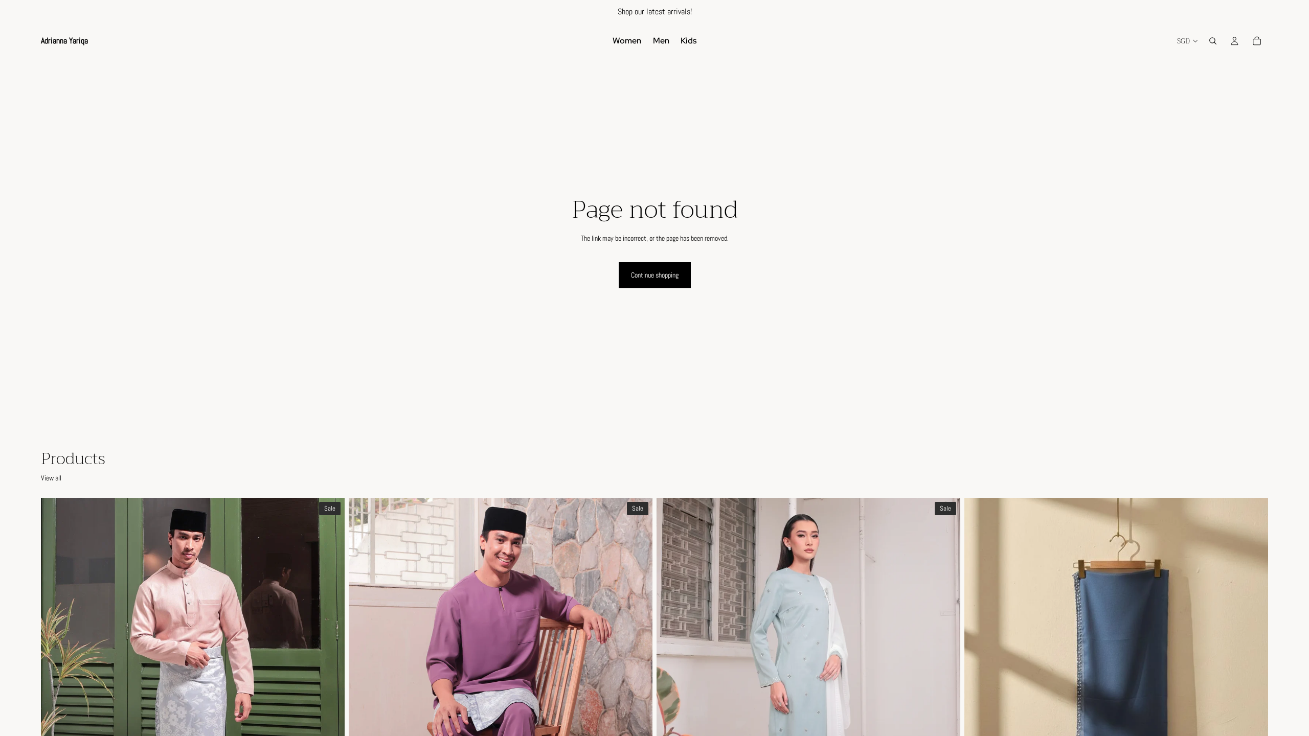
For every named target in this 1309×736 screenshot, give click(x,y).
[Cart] (1257, 41)
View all (51, 477)
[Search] (1213, 41)
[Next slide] (329, 687)
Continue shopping (655, 275)
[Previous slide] (56, 687)
